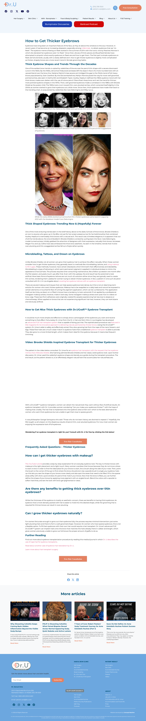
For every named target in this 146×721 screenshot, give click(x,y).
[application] (30, 382)
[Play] (28, 398)
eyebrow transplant (98, 330)
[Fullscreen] (35, 398)
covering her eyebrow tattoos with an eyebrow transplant (82, 281)
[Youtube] (22, 11)
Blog (101, 18)
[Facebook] (5, 11)
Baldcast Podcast (89, 24)
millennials (86, 48)
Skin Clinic (32, 18)
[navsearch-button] (115, 8)
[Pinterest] (27, 11)
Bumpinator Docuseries (57, 24)
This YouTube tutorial (33, 464)
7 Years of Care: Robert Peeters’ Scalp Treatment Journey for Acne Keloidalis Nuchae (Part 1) (88, 626)
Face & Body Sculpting (69, 18)
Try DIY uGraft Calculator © (75, 690)
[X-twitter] (16, 11)
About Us (111, 18)
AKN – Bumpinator (48, 18)
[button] (30, 382)
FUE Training (125, 18)
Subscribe (58, 680)
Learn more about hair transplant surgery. (41, 549)
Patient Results (88, 18)
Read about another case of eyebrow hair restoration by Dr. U (49, 546)
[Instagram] (11, 11)
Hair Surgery (18, 18)
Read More (14, 643)
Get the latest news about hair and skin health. (30, 674)
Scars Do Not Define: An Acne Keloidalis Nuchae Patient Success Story (121, 626)
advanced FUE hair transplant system (43, 322)
